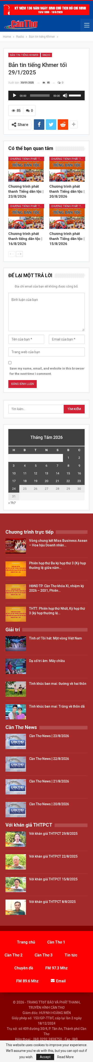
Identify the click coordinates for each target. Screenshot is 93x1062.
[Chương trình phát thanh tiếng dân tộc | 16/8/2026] (26, 216)
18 (24, 481)
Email (61, 981)
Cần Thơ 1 (56, 942)
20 (46, 481)
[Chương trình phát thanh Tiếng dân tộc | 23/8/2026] (26, 169)
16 (79, 473)
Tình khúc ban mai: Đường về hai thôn (57, 684)
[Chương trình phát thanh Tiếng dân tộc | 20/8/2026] (67, 169)
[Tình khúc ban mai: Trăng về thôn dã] (15, 712)
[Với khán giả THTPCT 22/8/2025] (15, 862)
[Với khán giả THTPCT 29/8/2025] (15, 839)
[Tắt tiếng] (65, 95)
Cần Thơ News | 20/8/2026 (49, 804)
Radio (46, 55)
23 (79, 481)
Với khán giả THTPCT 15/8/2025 (53, 879)
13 (46, 473)
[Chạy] (14, 95)
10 (14, 473)
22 (68, 481)
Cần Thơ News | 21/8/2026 (49, 781)
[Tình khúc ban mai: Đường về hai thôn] (15, 689)
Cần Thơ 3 (43, 955)
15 (68, 473)
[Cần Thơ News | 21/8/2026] (15, 786)
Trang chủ (26, 942)
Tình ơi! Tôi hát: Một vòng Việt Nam (55, 638)
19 (35, 481)
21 (57, 481)
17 (14, 481)
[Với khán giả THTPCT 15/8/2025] (15, 884)
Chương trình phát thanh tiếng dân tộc (27, 159)
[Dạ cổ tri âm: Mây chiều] (15, 666)
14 (57, 473)
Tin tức (71, 955)
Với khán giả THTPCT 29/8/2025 (53, 833)
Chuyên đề (23, 968)
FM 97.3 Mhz (56, 968)
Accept (45, 1057)
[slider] (75, 95)
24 (14, 488)
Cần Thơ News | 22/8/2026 (49, 759)
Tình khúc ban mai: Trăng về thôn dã (57, 706)
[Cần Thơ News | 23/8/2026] (15, 741)
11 (24, 473)
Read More (65, 1057)
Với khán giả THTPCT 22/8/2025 (53, 856)
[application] (46, 95)
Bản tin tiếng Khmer (24, 55)
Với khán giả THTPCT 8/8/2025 (52, 902)
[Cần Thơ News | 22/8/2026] (15, 764)
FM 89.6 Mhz (27, 981)
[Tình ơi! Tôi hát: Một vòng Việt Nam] (15, 643)
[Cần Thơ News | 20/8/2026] (15, 809)
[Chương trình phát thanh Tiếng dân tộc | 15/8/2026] (67, 216)
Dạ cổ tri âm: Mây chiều (47, 661)
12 (35, 473)
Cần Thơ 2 (13, 955)
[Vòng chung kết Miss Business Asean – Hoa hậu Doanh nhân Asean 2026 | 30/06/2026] (15, 546)
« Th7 (12, 503)
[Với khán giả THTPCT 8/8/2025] (15, 907)
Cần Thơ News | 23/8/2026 (49, 736)
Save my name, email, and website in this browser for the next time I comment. (47, 371)
